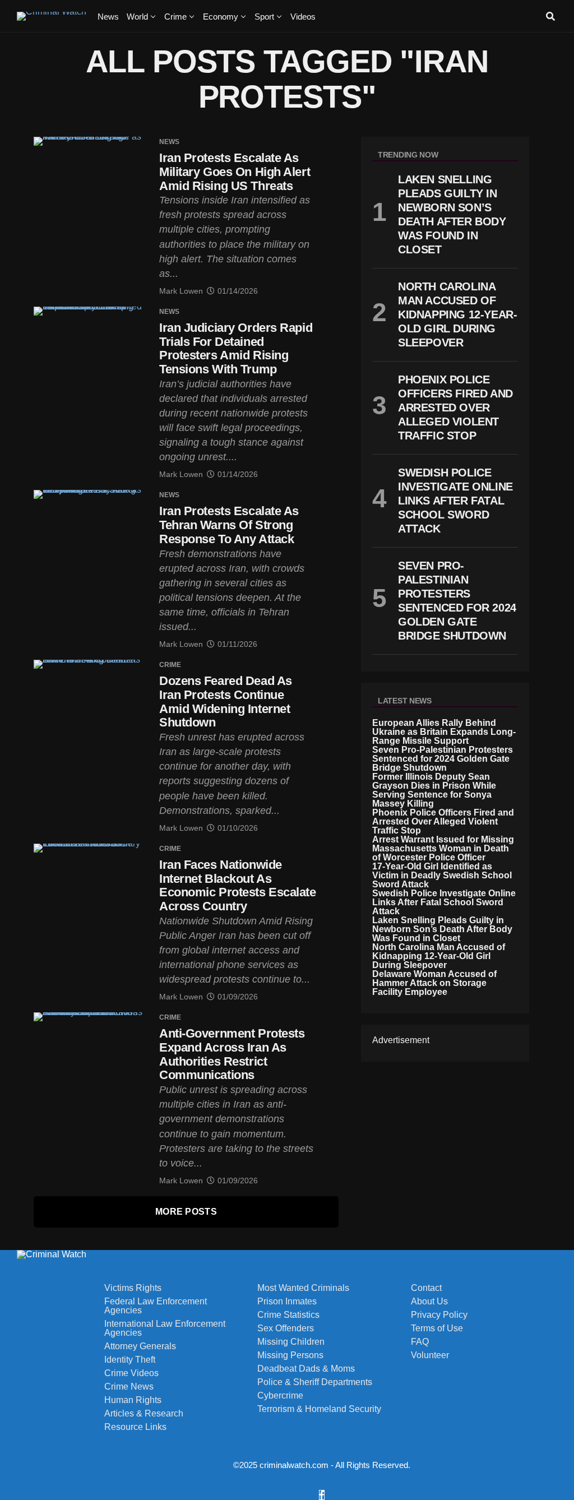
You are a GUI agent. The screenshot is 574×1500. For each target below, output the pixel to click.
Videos (303, 16)
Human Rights (132, 1400)
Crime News (129, 1386)
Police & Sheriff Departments (314, 1382)
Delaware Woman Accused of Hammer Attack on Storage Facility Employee (434, 983)
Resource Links (135, 1427)
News (108, 16)
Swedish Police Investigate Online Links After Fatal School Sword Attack (444, 902)
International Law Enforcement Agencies (164, 1328)
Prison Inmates (287, 1301)
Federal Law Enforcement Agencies (155, 1306)
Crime (175, 16)
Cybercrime (280, 1395)
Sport (264, 16)
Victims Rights (132, 1288)
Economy (220, 16)
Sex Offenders (285, 1328)
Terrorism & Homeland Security (319, 1409)
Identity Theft (129, 1359)
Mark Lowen (181, 290)
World (137, 16)
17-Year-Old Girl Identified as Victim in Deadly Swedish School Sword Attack (442, 875)
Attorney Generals (140, 1346)
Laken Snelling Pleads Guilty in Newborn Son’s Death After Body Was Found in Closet (442, 929)
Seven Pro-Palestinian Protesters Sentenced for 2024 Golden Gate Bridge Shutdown (442, 758)
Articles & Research (143, 1413)
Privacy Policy (439, 1315)
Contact (426, 1288)
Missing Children (291, 1341)
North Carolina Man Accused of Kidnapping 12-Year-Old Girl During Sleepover (438, 956)
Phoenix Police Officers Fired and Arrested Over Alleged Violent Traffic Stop (443, 821)
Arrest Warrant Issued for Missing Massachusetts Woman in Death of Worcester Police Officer (443, 848)
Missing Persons (290, 1355)
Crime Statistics (288, 1315)
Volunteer (430, 1355)
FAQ (420, 1341)
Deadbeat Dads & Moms (306, 1368)
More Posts (186, 1211)
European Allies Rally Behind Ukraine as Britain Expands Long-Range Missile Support (444, 732)
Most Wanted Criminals (303, 1288)
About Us (429, 1301)
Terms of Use (437, 1328)
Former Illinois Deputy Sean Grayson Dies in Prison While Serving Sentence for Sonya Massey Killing (434, 790)
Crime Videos (131, 1373)
